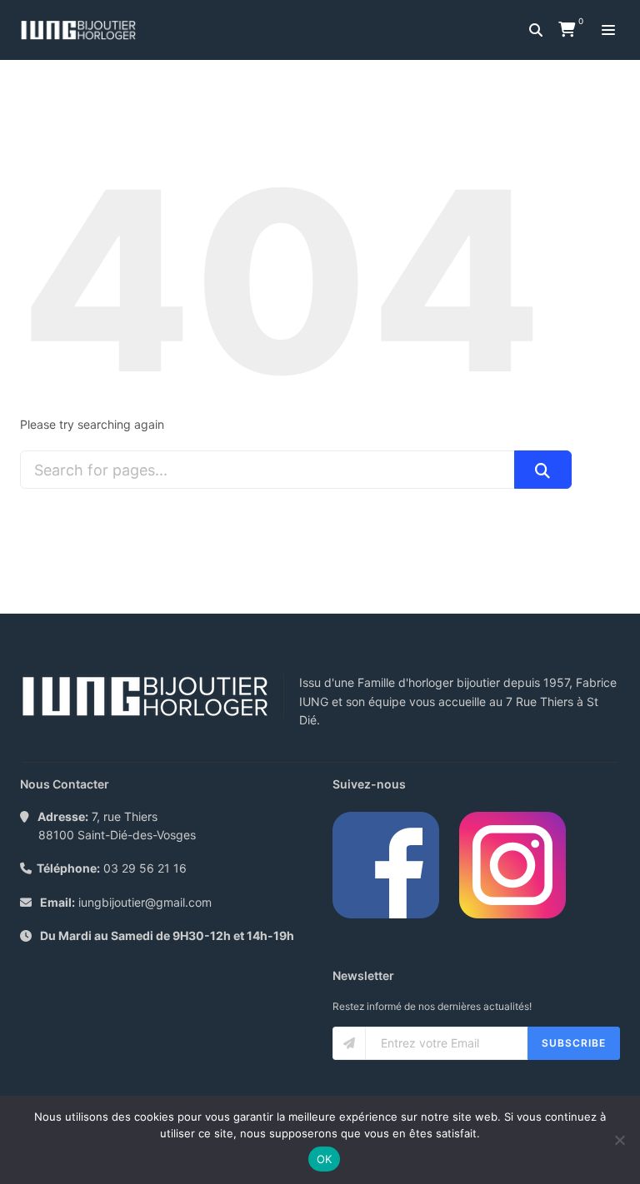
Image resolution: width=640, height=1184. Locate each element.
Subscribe (574, 1043)
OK (324, 1159)
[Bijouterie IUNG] (82, 30)
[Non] (619, 1140)
